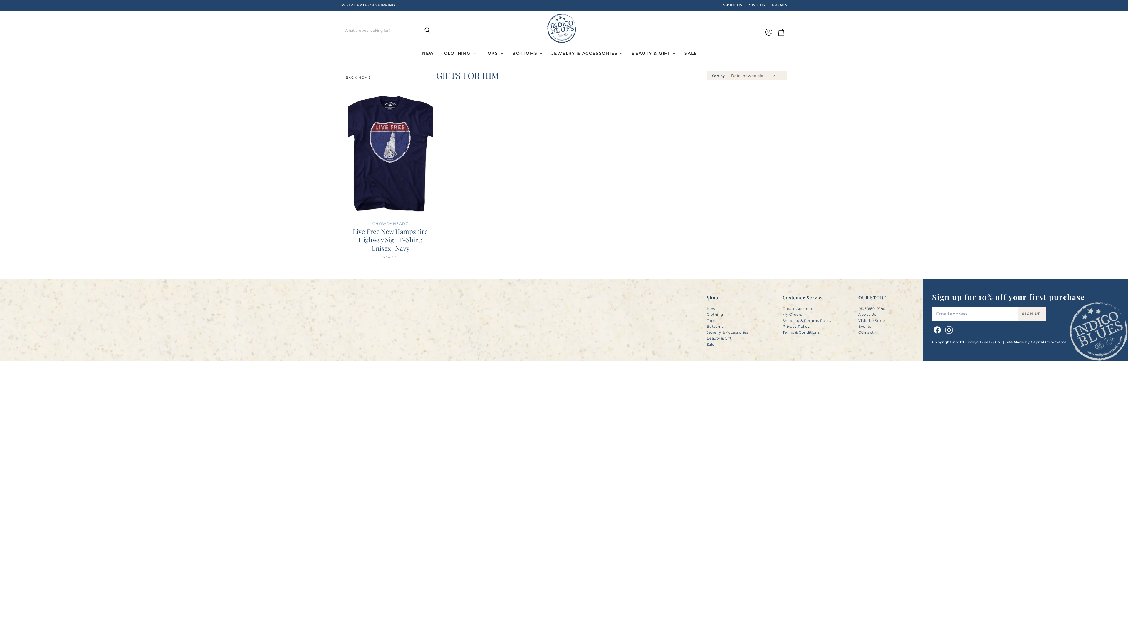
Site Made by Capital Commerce (1036, 342)
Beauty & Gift (652, 53)
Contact (866, 332)
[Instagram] (948, 329)
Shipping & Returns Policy (807, 320)
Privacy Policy (796, 326)
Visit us (757, 5)
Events (779, 5)
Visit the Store (871, 320)
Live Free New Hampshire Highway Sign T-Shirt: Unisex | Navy (390, 240)
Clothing (458, 53)
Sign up (1031, 313)
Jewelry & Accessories (585, 53)
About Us (732, 5)
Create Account (798, 308)
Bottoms (525, 53)
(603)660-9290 (872, 308)
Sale (690, 53)
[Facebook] (936, 329)
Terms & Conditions (801, 332)
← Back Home (356, 78)
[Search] (427, 31)
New (428, 53)
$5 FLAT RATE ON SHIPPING (368, 5)
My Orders (792, 314)
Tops (492, 53)
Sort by (718, 76)
